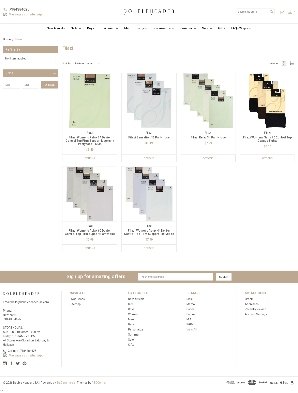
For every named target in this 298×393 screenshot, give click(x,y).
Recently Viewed (255, 309)
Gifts (221, 28)
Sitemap (75, 304)
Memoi (191, 304)
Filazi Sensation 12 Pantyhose (148, 137)
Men (127, 28)
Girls (74, 28)
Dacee (191, 309)
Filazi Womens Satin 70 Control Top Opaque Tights (267, 139)
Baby (141, 28)
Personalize (162, 28)
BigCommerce (66, 382)
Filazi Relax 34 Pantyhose (208, 137)
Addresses (252, 304)
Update (50, 84)
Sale (205, 28)
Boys (91, 28)
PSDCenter (99, 382)
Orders (249, 299)
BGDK (190, 324)
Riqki (190, 299)
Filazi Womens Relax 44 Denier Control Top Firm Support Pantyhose (149, 232)
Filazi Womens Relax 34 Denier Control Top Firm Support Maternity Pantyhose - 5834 (90, 141)
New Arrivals (56, 28)
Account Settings (256, 314)
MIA (189, 319)
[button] (30, 73)
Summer (186, 28)
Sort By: (66, 63)
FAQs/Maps (240, 28)
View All (192, 329)
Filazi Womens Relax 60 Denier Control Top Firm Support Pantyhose (90, 232)
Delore (191, 314)
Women (109, 28)
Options (90, 158)
